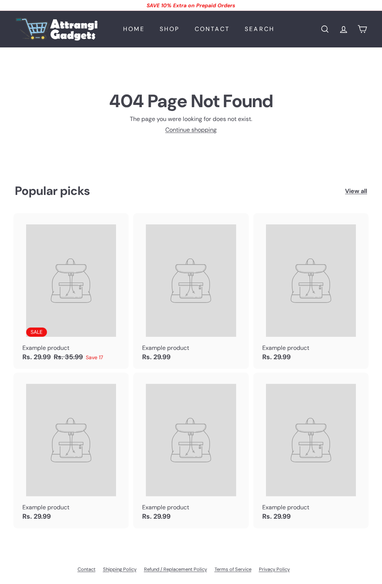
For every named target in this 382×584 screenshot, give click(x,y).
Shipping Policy (120, 569)
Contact (212, 29)
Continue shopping (191, 130)
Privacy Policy (274, 569)
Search (260, 29)
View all (356, 191)
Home (134, 29)
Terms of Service (233, 569)
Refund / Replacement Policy (175, 569)
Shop (170, 29)
